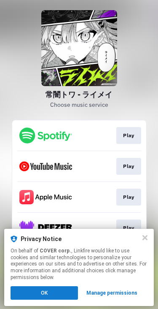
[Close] (145, 237)
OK (44, 293)
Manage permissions (111, 293)
